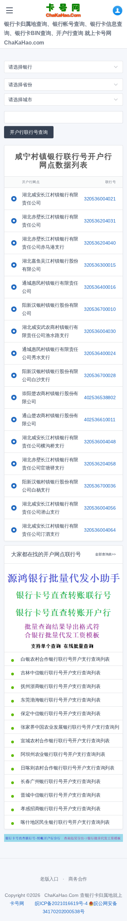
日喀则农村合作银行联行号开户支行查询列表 (67, 768)
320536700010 (100, 309)
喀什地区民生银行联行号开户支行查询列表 (65, 822)
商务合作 (77, 879)
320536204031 (100, 221)
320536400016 (100, 287)
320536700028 (100, 375)
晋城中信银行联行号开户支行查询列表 (61, 795)
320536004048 (100, 441)
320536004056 (100, 508)
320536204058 (100, 463)
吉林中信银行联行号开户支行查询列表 (61, 672)
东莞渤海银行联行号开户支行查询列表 (61, 700)
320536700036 (100, 486)
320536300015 (100, 265)
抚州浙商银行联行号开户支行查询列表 (61, 686)
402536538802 (100, 397)
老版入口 (49, 879)
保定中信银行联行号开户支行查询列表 (61, 713)
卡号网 (17, 903)
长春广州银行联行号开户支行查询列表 (61, 781)
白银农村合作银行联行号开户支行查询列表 (65, 659)
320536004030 (100, 331)
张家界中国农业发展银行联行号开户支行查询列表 (68, 727)
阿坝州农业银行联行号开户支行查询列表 (63, 754)
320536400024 (100, 353)
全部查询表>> (105, 554)
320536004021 (100, 198)
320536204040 (100, 243)
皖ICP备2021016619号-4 (61, 903)
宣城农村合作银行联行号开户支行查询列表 (65, 740)
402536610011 (99, 419)
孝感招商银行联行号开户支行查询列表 (61, 808)
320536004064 (100, 530)
